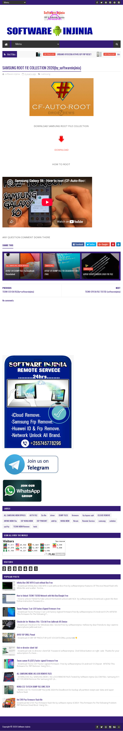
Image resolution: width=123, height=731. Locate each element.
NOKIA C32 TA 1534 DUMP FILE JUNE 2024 (33, 686)
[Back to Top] (119, 727)
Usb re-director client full (27, 647)
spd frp (6, 526)
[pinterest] (106, 2)
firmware (75, 515)
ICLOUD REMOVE (104, 515)
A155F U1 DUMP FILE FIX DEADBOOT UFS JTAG (62, 272)
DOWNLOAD (61, 149)
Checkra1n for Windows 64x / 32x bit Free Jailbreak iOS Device (42, 621)
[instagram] (110, 2)
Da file (43, 515)
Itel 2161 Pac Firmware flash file (29, 699)
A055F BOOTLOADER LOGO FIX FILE (98, 274)
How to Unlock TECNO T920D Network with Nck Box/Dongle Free (42, 595)
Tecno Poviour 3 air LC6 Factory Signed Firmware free (38, 608)
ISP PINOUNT (37, 54)
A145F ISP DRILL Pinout (26, 634)
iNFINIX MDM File (10, 520)
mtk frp (54, 520)
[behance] (114, 727)
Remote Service (88, 520)
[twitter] (101, 2)
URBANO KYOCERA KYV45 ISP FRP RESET (62, 54)
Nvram (75, 520)
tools (35, 526)
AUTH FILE (33, 515)
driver (52, 515)
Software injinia (54, 12)
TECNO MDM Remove (21, 526)
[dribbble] (106, 727)
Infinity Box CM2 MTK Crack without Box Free (35, 582)
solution (113, 520)
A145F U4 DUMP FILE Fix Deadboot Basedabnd (20, 272)
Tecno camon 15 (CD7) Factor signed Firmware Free (37, 660)
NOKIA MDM (65, 520)
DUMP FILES (63, 515)
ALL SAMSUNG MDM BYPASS (17, 265)
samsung (45, 74)
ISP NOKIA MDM (27, 520)
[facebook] (97, 2)
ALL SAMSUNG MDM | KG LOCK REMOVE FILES (34, 673)
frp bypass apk (88, 515)
